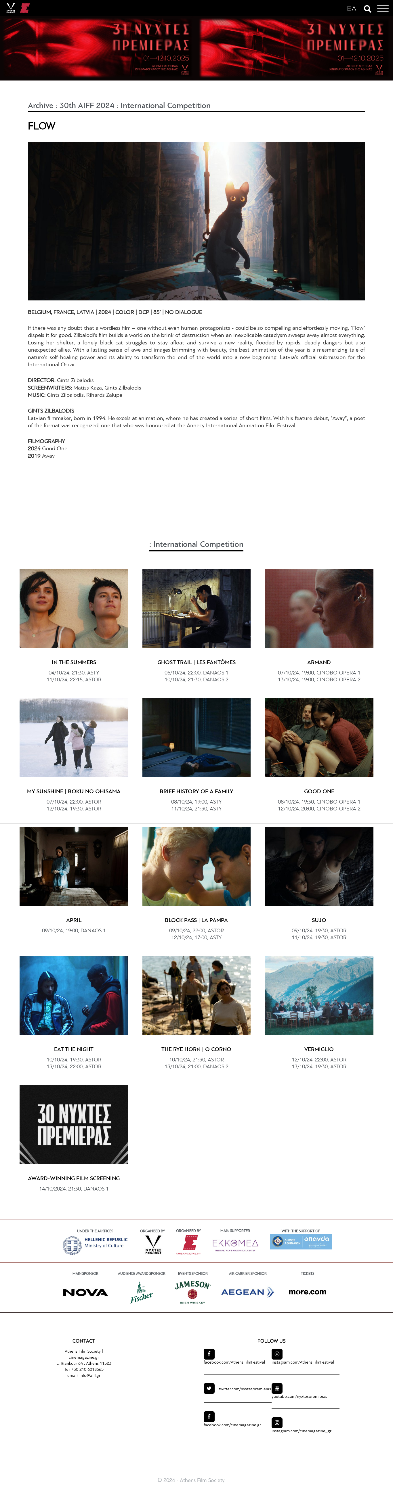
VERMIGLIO (319, 1050)
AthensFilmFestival (234, 1362)
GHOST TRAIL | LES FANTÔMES (196, 663)
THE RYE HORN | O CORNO (196, 1050)
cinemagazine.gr (84, 1358)
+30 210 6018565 (87, 1370)
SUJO (319, 920)
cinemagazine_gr (301, 1431)
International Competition (166, 106)
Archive (41, 106)
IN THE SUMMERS (74, 663)
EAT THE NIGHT (74, 1050)
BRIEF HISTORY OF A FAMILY (196, 792)
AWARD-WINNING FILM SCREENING (74, 1179)
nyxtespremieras (245, 1389)
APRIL (73, 920)
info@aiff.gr (89, 1376)
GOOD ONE (319, 792)
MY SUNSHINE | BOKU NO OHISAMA (74, 792)
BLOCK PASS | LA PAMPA (196, 920)
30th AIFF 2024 (87, 106)
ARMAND (319, 663)
